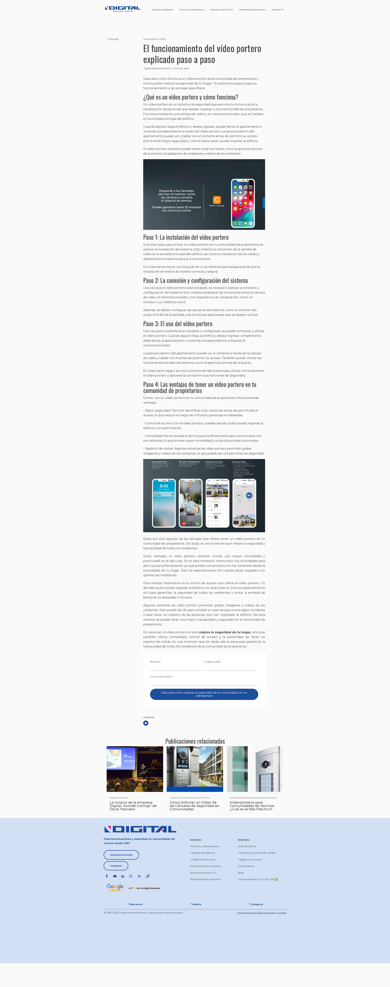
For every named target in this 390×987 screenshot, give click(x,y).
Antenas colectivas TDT (221, 9)
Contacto (116, 865)
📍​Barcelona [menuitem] (134, 904)
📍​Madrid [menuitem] (195, 904)
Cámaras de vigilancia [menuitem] (202, 852)
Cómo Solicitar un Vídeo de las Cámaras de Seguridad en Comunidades (194, 805)
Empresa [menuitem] (243, 839)
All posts (113, 39)
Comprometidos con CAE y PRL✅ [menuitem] (258, 879)
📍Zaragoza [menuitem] (255, 904)
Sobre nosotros (119, 798)
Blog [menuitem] (241, 872)
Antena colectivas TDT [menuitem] (203, 872)
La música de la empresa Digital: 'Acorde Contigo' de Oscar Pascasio (133, 805)
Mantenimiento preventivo (252, 9)
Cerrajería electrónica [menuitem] (202, 859)
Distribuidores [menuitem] (246, 866)
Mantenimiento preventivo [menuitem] (205, 866)
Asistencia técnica (121, 854)
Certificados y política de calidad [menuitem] (256, 852)
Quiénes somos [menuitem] (247, 846)
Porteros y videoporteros (191, 9)
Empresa (276, 9)
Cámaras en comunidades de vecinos (189, 798)
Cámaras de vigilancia (162, 9)
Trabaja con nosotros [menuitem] (250, 859)
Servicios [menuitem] (195, 839)
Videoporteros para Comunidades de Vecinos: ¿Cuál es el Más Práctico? (252, 805)
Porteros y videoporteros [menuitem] (204, 846)
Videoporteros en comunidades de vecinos (253, 798)
